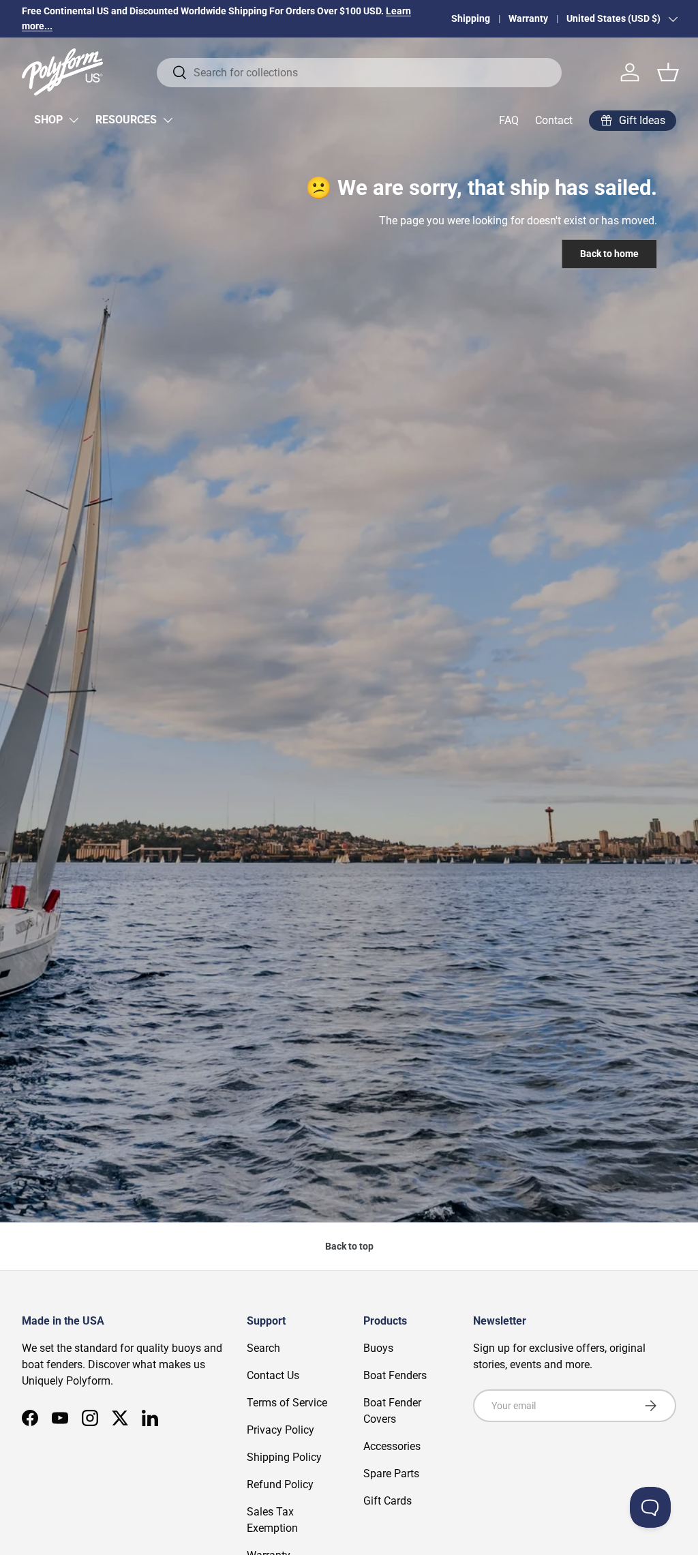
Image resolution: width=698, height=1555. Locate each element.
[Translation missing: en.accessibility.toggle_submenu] (73, 120)
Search (263, 1348)
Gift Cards (387, 1500)
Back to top (349, 1246)
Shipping (470, 19)
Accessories (392, 1446)
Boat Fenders (395, 1375)
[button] (668, 72)
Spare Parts (391, 1473)
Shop (48, 119)
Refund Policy (280, 1484)
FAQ (509, 120)
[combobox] (359, 72)
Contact (554, 120)
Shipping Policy (284, 1457)
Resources (126, 119)
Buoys (378, 1348)
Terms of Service (287, 1402)
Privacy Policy (280, 1429)
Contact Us (273, 1375)
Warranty (528, 19)
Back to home (609, 253)
